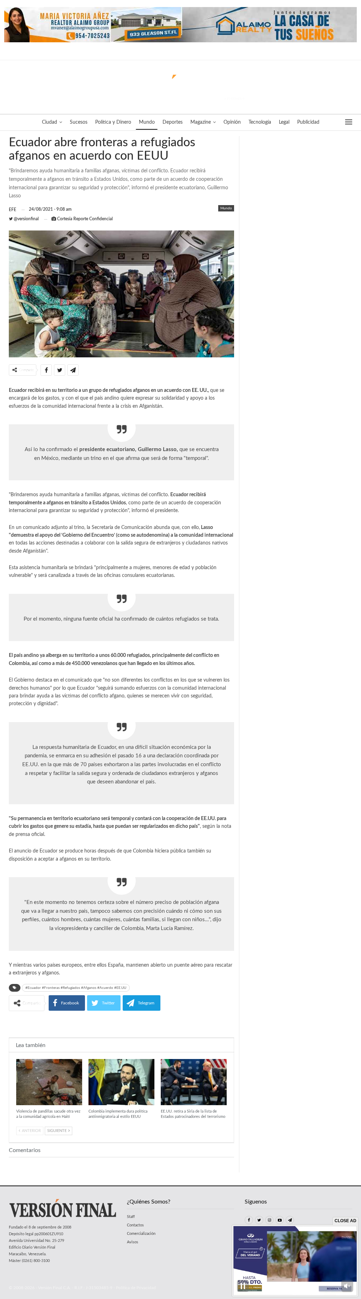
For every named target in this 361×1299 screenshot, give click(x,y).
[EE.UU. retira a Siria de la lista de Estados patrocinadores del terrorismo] (194, 1082)
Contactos (135, 1225)
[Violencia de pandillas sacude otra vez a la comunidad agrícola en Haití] (49, 1082)
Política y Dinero (113, 122)
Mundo (147, 122)
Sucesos (78, 122)
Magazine (200, 122)
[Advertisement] (121, 1023)
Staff (131, 1217)
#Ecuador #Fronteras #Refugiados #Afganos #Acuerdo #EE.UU (75, 988)
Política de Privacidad (136, 1288)
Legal (284, 122)
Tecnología (260, 122)
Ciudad (49, 122)
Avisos (132, 1242)
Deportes (173, 122)
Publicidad (308, 122)
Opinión (232, 122)
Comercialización (141, 1234)
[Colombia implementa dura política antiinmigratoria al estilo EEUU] (121, 1082)
